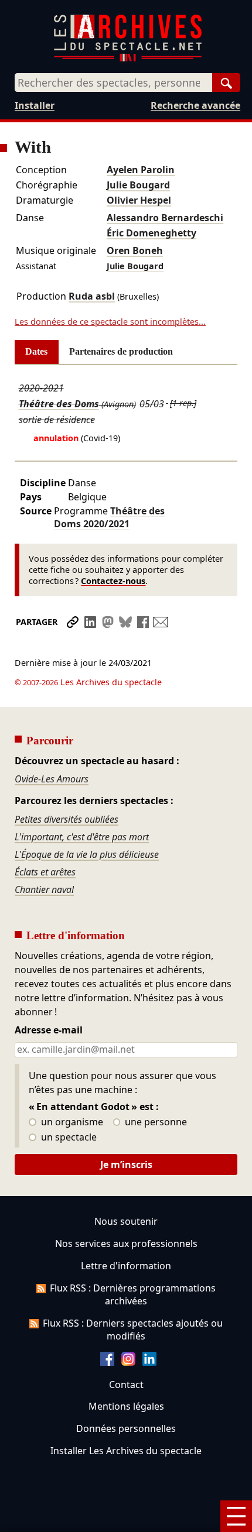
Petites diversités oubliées (66, 819)
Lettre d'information (126, 1265)
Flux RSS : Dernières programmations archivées (133, 1294)
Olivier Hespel (139, 200)
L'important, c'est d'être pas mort (82, 836)
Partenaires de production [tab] (121, 351)
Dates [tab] (36, 351)
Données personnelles (126, 1428)
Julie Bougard (138, 184)
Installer (35, 105)
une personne (154, 1122)
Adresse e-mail (49, 1030)
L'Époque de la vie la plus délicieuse (87, 854)
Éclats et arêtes (45, 871)
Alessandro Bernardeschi (165, 217)
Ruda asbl (92, 296)
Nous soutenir (126, 1221)
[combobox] (113, 82)
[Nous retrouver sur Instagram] (128, 1362)
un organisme (71, 1122)
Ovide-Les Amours (51, 778)
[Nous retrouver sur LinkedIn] (149, 1362)
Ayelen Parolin (141, 169)
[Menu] (236, 1516)
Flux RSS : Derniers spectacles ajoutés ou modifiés (133, 1329)
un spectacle (68, 1137)
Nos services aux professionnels (126, 1243)
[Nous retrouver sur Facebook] (107, 1362)
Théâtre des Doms (59, 403)
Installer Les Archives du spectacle (126, 1450)
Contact (126, 1384)
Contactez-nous (113, 580)
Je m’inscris (126, 1164)
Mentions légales (126, 1406)
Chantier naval (44, 889)
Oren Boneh (135, 250)
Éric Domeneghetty (151, 232)
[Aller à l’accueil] (128, 59)
